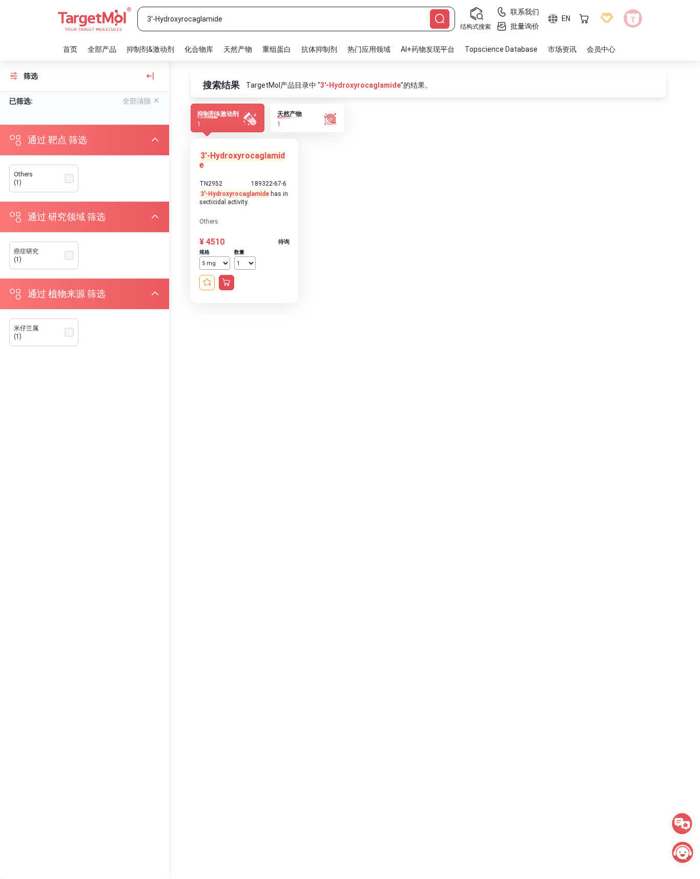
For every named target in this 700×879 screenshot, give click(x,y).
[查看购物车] (584, 18)
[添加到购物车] (226, 282)
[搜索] (439, 19)
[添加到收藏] (207, 282)
